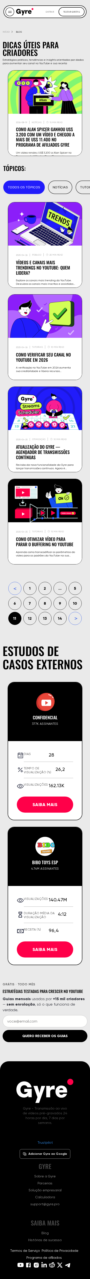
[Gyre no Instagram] (36, 1265)
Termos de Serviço (25, 1251)
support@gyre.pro (45, 1204)
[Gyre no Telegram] (68, 1265)
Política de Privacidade (60, 1251)
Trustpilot (45, 1142)
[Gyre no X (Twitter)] (60, 1265)
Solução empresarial (45, 1190)
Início (6, 31)
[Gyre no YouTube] (20, 1265)
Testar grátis (71, 11)
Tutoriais (37, 347)
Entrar (50, 11)
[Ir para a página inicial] (25, 11)
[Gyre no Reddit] (52, 1265)
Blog (45, 1233)
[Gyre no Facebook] (28, 1265)
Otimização (38, 439)
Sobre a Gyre (45, 1176)
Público (36, 254)
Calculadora (45, 1197)
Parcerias (45, 1183)
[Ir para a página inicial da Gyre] (45, 1091)
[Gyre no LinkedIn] (44, 1265)
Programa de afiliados (44, 1258)
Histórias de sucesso (45, 1240)
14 (60, 618)
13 (45, 618)
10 (75, 603)
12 (30, 618)
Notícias (60, 187)
